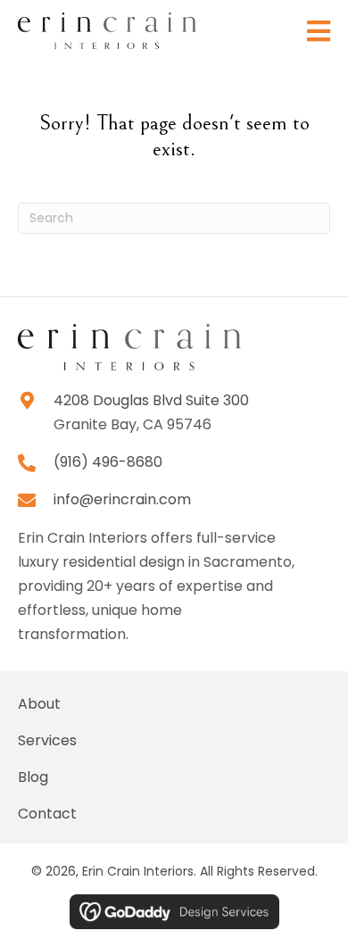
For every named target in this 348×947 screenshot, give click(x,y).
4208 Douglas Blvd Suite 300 (151, 400)
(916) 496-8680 (108, 462)
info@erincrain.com (122, 499)
